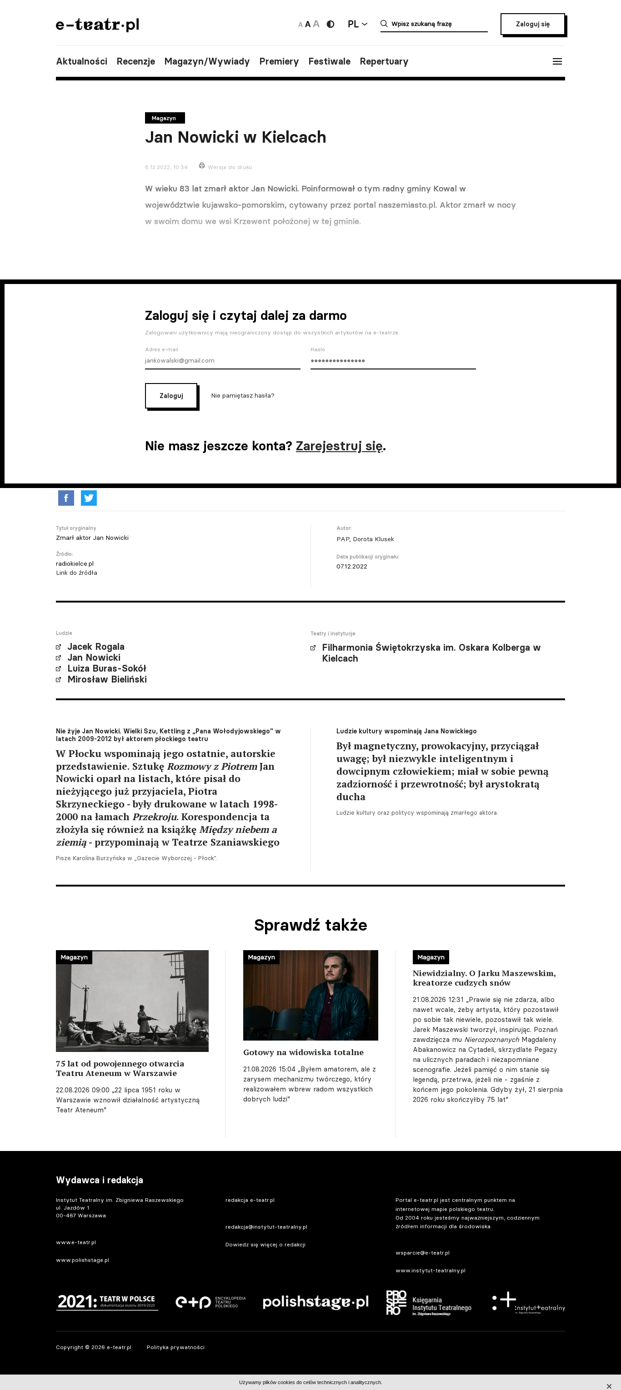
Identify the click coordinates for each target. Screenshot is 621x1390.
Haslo (317, 349)
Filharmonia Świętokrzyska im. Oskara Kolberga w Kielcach (431, 653)
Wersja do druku (230, 167)
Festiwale (329, 61)
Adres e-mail (161, 349)
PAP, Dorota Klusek (365, 539)
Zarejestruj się (339, 445)
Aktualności (81, 61)
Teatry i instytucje (333, 633)
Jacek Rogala (96, 646)
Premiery (279, 61)
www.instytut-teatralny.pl (431, 1270)
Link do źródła (76, 572)
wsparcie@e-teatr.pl (423, 1252)
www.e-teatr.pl (76, 1242)
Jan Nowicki (93, 657)
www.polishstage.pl (82, 1259)
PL (353, 24)
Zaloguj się (533, 24)
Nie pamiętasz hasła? (243, 395)
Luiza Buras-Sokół (106, 668)
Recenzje (135, 61)
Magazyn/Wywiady (207, 61)
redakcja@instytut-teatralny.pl (266, 1226)
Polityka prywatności (176, 1347)
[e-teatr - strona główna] (97, 29)
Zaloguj (171, 396)
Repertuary (384, 61)
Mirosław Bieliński (107, 679)
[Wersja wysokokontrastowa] (330, 24)
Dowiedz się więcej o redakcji (265, 1244)
